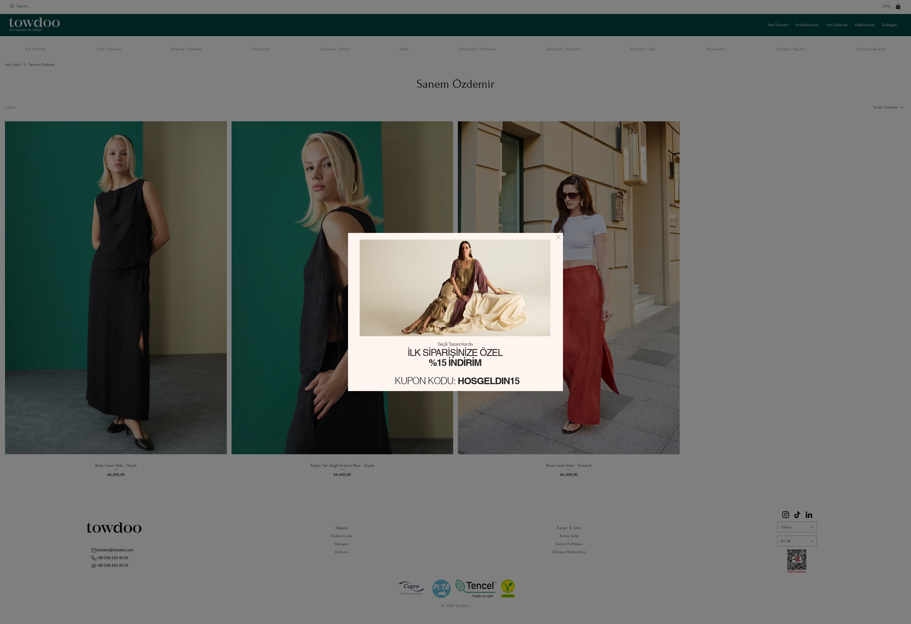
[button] (558, 237)
